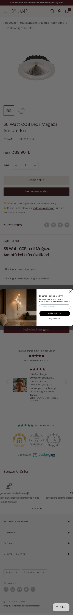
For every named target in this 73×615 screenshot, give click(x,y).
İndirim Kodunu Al (55, 313)
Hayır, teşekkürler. (54, 318)
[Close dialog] (70, 291)
